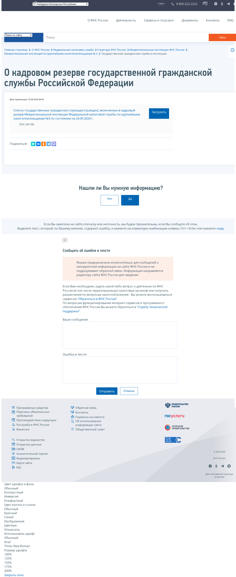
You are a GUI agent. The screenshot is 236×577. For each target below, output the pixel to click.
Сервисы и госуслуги (159, 20)
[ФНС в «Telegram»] (228, 4)
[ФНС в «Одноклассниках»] (222, 4)
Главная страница (15, 49)
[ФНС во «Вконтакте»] (215, 4)
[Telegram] (48, 144)
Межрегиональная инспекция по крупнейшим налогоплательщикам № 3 (51, 53)
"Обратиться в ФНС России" (97, 299)
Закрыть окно (14, 575)
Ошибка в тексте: (75, 354)
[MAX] (54, 144)
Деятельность (126, 20)
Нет (109, 199)
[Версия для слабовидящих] (162, 4)
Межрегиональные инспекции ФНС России (156, 49)
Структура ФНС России (111, 49)
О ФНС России (98, 20)
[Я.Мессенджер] (33, 144)
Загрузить (159, 112)
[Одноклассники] (43, 144)
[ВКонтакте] (38, 144)
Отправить (106, 391)
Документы (190, 20)
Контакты (212, 20)
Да (130, 199)
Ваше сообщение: (75, 319)
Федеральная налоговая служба (73, 49)
